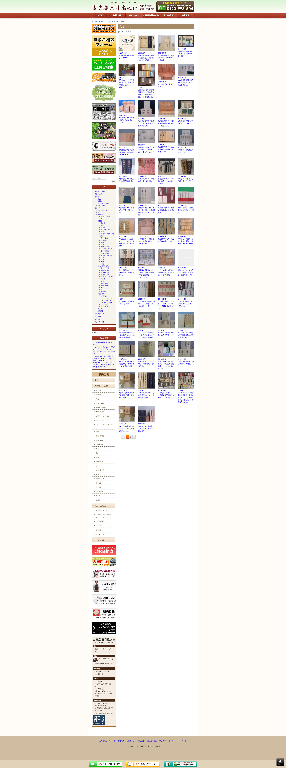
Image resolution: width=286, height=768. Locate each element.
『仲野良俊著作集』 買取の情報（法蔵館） (186, 361)
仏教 (102, 244)
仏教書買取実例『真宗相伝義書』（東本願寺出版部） (166, 179)
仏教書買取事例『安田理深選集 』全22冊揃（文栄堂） (166, 56)
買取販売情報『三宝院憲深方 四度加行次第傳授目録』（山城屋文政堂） (126, 241)
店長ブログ (98, 194)
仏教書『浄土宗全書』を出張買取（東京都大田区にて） (146, 427)
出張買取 (100, 311)
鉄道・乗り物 (105, 272)
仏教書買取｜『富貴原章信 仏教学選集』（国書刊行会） (146, 362)
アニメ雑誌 (104, 304)
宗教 (102, 242)
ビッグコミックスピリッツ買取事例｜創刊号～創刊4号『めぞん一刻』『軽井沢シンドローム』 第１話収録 (104, 350)
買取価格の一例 (99, 314)
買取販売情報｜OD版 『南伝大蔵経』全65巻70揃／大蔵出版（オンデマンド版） (146, 272)
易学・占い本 (105, 268)
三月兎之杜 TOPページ (107, 741)
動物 (102, 262)
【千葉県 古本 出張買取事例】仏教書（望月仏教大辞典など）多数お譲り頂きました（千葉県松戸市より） (186, 396)
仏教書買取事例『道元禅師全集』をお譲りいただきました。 (185, 81)
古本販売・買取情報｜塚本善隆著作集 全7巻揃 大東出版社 (185, 333)
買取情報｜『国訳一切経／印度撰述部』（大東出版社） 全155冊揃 (185, 240)
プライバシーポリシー (167, 741)
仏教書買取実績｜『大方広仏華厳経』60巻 (166, 238)
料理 (102, 287)
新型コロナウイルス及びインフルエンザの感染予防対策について (185, 271)
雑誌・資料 (101, 205)
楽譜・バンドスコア (107, 277)
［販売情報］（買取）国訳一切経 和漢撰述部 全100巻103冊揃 (166, 271)
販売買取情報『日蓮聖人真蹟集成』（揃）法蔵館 (166, 208)
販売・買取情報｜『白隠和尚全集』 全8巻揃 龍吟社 (126, 271)
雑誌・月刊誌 (100, 505)
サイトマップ (182, 741)
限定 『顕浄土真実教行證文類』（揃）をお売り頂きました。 (127, 427)
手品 (102, 232)
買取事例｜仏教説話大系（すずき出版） (185, 149)
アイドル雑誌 (105, 307)
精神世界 (103, 292)
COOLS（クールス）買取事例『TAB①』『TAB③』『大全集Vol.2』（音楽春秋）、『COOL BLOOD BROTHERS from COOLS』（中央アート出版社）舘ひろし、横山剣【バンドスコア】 (104, 361)
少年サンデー (108, 302)
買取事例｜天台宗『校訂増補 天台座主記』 (185, 178)
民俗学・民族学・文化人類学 (107, 235)
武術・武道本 (105, 270)
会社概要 (121, 741)
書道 (102, 281)
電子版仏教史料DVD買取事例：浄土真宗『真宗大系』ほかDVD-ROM (126, 82)
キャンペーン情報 (100, 191)
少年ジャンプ (108, 298)
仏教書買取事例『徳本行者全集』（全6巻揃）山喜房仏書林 (127, 151)
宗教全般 (98, 395)
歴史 (102, 257)
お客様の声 (98, 316)
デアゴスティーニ (106, 216)
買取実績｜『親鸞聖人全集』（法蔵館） (126, 301)
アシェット (104, 219)
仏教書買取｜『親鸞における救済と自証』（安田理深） (146, 240)
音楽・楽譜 (99, 444)
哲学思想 (98, 390)
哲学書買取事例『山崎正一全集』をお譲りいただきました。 (146, 122)
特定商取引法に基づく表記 (147, 741)
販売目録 (97, 197)
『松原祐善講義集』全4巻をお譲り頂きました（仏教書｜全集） (146, 302)
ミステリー (101, 309)
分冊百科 (100, 214)
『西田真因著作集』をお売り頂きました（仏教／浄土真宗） (146, 393)
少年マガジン (108, 300)
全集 (99, 199)
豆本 (102, 289)
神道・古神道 (105, 246)
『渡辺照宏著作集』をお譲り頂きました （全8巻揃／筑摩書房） (127, 333)
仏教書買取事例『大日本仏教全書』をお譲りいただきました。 (166, 122)
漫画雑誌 (103, 296)
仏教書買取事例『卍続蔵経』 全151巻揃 (185, 120)
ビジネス (103, 227)
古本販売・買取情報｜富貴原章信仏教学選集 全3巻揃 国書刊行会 (126, 362)
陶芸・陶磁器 (105, 285)
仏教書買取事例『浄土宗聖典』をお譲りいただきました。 (166, 148)
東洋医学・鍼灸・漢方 (102, 416)
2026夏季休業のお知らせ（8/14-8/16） (127, 55)
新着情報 (97, 319)
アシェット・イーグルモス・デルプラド (103, 515)
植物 (102, 264)
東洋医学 (103, 240)
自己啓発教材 (105, 253)
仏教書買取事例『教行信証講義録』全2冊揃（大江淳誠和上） (146, 56)
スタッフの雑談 (99, 322)
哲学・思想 (104, 238)
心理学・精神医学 (106, 255)
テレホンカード (102, 210)
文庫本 (103, 279)
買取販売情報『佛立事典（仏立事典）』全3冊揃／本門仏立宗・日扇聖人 (146, 210)
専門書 (100, 201)
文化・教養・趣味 (103, 203)
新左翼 (103, 223)
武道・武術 (99, 461)
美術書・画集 (105, 274)
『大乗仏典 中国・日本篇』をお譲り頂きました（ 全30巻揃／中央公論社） (166, 303)
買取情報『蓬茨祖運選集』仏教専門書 (166, 332)
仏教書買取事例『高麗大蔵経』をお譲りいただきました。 (126, 118)
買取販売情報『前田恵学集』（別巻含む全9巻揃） (186, 208)
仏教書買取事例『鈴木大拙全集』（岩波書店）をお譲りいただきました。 (146, 149)
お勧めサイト (131, 741)
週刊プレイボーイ (101, 534)
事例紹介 (97, 208)
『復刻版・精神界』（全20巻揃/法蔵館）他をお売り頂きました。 (166, 393)
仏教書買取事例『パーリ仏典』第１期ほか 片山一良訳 (186, 52)
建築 (102, 259)
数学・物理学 (105, 251)
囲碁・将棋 (104, 283)
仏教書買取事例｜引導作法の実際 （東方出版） (126, 208)
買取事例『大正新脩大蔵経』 (166, 84)
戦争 (102, 225)
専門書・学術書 (101, 386)
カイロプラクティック (108, 249)
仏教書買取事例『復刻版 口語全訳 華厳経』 (126, 178)
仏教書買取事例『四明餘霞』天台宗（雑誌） (146, 178)
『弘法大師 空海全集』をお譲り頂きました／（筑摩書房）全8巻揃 (146, 333)
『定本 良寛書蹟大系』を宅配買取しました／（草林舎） (186, 302)
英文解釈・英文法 (106, 229)
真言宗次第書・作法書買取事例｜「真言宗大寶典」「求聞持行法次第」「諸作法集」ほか (146, 92)
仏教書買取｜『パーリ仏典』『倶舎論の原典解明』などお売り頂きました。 (166, 363)
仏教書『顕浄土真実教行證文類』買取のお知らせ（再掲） (126, 393)
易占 (97, 453)
